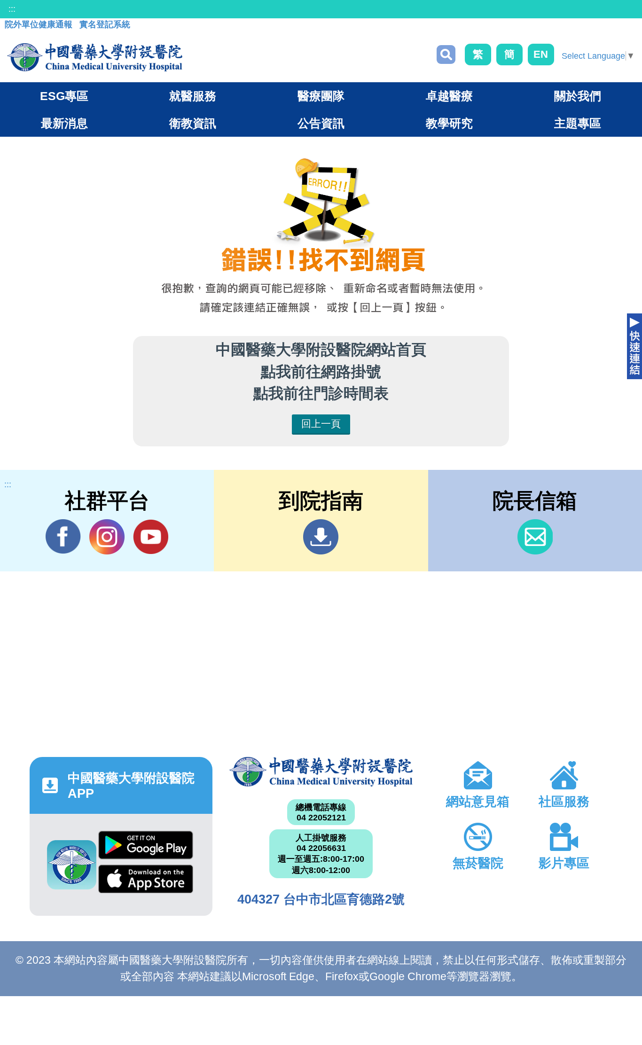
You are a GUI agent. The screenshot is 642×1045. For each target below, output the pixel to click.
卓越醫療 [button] (449, 95)
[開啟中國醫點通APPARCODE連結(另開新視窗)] (71, 864)
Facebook (63, 536)
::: (12, 9)
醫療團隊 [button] (321, 95)
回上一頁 (321, 423)
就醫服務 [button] (192, 95)
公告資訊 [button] (321, 123)
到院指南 (320, 536)
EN (540, 54)
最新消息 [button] (64, 123)
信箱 (535, 536)
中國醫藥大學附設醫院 (321, 772)
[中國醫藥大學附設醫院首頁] (94, 57)
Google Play (145, 848)
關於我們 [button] (577, 95)
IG (107, 536)
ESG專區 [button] (64, 95)
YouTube (150, 536)
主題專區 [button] (577, 123)
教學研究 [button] (449, 123)
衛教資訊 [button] (192, 123)
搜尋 (446, 54)
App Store (145, 881)
